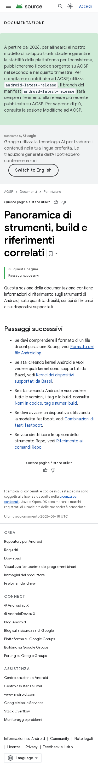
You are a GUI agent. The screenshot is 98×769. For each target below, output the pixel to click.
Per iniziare (52, 191)
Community (59, 739)
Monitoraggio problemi (23, 719)
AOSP (8, 191)
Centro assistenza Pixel (23, 686)
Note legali (83, 739)
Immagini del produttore (24, 575)
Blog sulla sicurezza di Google (29, 630)
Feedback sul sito (58, 747)
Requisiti (11, 549)
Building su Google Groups (26, 647)
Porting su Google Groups (25, 655)
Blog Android (15, 622)
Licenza (13, 747)
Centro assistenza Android (26, 677)
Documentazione (24, 22)
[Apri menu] (8, 6)
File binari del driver (20, 583)
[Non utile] (64, 202)
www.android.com (19, 694)
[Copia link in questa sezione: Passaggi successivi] (68, 329)
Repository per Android (23, 541)
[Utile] (56, 202)
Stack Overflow (17, 711)
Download (12, 558)
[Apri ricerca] (60, 6)
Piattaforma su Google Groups (29, 638)
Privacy (32, 747)
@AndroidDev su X (19, 613)
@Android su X (16, 605)
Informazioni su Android (24, 739)
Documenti (28, 191)
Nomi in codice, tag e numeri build (46, 403)
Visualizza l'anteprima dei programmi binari (40, 566)
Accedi (85, 6)
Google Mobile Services (23, 702)
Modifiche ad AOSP (62, 110)
